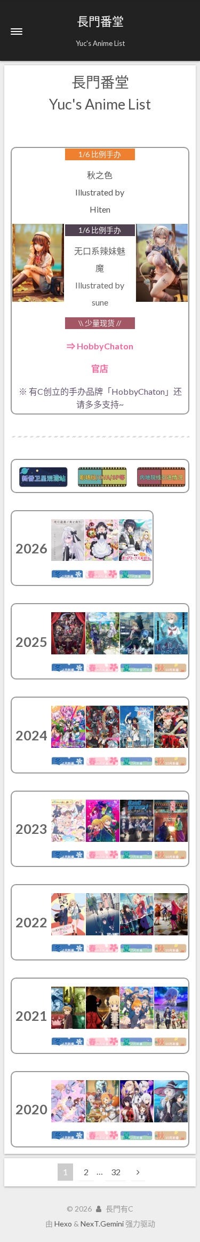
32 (116, 1172)
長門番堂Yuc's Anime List (100, 93)
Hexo (63, 1223)
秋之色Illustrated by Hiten (99, 192)
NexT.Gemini (102, 1223)
